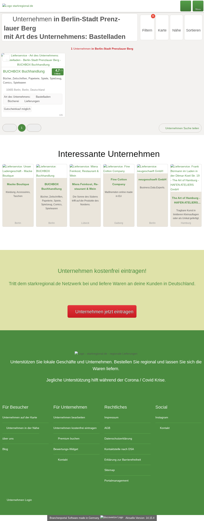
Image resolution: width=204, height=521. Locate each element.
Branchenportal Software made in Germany (73, 517)
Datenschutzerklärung (118, 438)
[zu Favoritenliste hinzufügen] (6, 58)
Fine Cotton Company (119, 182)
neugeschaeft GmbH (152, 179)
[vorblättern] (55, 60)
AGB (107, 428)
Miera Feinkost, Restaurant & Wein (85, 186)
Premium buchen (68, 438)
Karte (162, 30)
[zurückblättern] (11, 60)
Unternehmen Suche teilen (182, 128)
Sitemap (109, 470)
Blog (5, 449)
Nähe (176, 30)
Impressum (111, 417)
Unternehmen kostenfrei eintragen (75, 428)
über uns (8, 438)
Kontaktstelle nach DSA (119, 449)
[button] (9, 128)
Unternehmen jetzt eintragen (104, 311)
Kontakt (62, 459)
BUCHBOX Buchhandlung (24, 71)
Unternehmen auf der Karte (19, 417)
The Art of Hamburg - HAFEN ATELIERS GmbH (186, 201)
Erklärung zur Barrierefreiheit (122, 459)
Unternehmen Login (19, 499)
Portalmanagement (116, 480)
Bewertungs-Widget (65, 449)
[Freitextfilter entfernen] (186, 6)
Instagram (161, 417)
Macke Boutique (18, 184)
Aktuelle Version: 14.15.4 (140, 517)
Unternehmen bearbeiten (69, 417)
